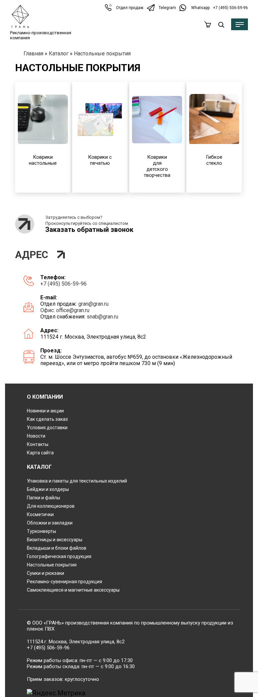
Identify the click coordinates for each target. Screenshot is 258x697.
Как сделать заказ (47, 419)
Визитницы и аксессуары (54, 539)
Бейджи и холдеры (48, 489)
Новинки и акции (45, 410)
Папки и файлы (43, 497)
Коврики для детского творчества (157, 166)
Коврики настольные (43, 160)
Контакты (37, 444)
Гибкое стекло (214, 160)
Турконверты (41, 531)
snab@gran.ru (102, 316)
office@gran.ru (72, 310)
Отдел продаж (129, 7)
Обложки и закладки (50, 523)
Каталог (59, 53)
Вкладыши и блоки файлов (56, 548)
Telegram (167, 7)
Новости (36, 436)
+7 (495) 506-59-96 (230, 7)
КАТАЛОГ (39, 467)
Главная (33, 53)
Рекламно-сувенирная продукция (64, 581)
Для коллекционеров (51, 506)
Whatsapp (200, 7)
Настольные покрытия (52, 564)
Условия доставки (47, 427)
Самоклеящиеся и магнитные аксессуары (73, 590)
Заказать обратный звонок (89, 230)
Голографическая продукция (59, 556)
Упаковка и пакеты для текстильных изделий (77, 481)
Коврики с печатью (100, 160)
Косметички (40, 514)
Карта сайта (40, 452)
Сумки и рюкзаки (45, 573)
